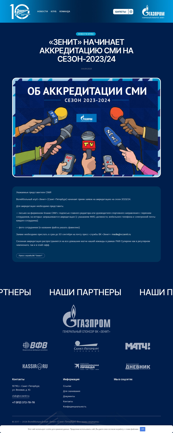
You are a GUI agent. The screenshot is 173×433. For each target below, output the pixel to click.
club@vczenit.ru (20, 395)
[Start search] (102, 11)
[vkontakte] (82, 11)
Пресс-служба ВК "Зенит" (30, 255)
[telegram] (95, 11)
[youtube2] (86, 11)
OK (142, 429)
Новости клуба (86, 34)
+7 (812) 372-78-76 (23, 402)
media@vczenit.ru (121, 234)
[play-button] (90, 11)
